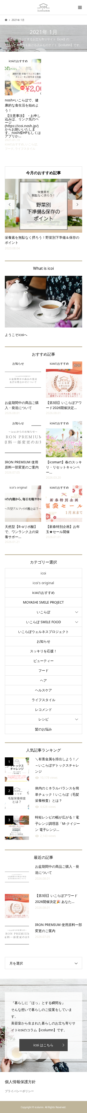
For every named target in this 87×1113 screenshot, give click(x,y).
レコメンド (43, 709)
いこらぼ (43, 612)
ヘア (43, 680)
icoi (43, 573)
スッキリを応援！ (43, 651)
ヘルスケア (43, 690)
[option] (46, 215)
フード (43, 670)
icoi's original (43, 583)
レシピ (43, 719)
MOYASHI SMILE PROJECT (43, 602)
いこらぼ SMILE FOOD (43, 622)
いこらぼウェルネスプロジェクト (43, 631)
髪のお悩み (43, 729)
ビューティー (43, 660)
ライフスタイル (43, 699)
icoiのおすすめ (43, 592)
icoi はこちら (43, 1045)
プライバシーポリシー (19, 1091)
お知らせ (43, 641)
